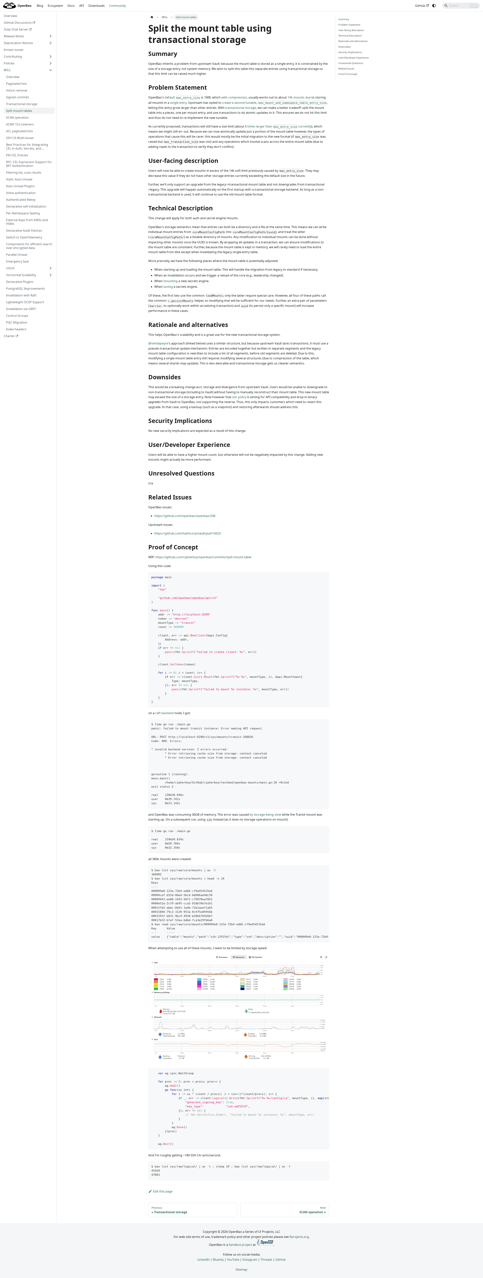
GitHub (420, 6)
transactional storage (240, 108)
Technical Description (350, 35)
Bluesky (218, 1259)
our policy (239, 397)
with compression (234, 97)
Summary (343, 19)
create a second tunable (239, 103)
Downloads (96, 6)
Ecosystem (55, 6)
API (81, 6)
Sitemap (241, 1269)
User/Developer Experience (353, 57)
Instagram (249, 1259)
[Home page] (151, 17)
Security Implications (350, 52)
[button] (28, 36)
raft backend (164, 713)
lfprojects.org (299, 1237)
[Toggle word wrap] (317, 870)
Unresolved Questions (350, 63)
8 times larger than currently (278, 126)
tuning (168, 287)
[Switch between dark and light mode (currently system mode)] (434, 6)
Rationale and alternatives (353, 41)
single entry (178, 103)
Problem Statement (349, 24)
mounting (170, 281)
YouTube (233, 1259)
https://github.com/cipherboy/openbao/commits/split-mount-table (203, 557)
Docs (71, 6)
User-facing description (351, 30)
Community (117, 6)
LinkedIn (203, 1259)
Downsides (344, 46)
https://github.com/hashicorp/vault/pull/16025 (187, 533)
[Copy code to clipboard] (324, 577)
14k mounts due (299, 97)
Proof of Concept (347, 74)
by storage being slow (265, 814)
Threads (266, 1259)
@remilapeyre (158, 343)
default (182, 97)
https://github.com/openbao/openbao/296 (184, 516)
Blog (40, 6)
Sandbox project (240, 1245)
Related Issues (346, 68)
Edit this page (162, 1191)
